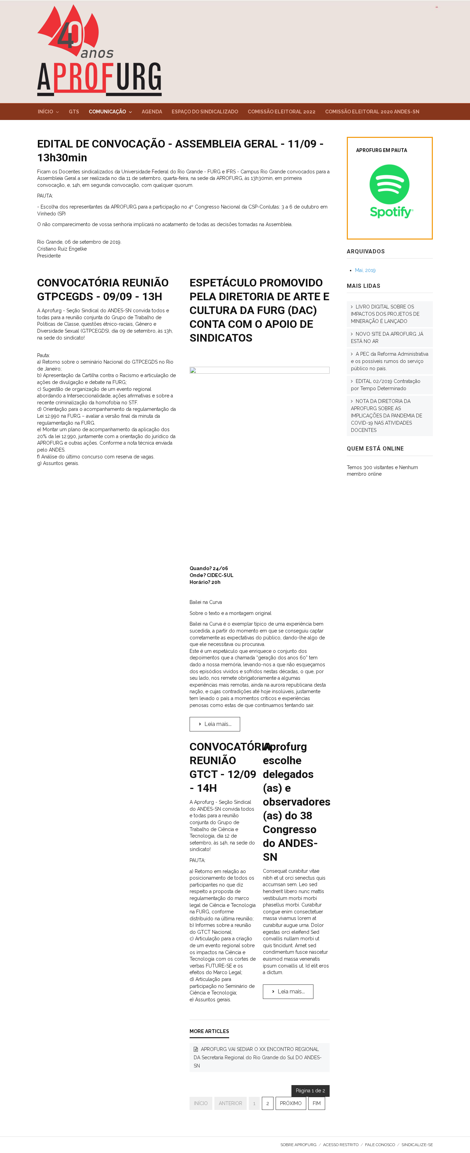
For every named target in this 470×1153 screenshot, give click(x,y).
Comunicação (107, 111)
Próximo (291, 1103)
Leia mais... (217, 724)
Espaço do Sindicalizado (205, 111)
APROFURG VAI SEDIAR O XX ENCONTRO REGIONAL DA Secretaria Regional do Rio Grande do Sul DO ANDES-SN (258, 1057)
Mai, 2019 (365, 270)
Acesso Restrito (341, 1144)
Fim (317, 1103)
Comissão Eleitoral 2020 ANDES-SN (372, 111)
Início (45, 111)
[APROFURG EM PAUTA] (390, 191)
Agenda (152, 111)
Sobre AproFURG (298, 1144)
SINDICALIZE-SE (417, 1144)
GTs (74, 111)
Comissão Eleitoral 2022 (282, 111)
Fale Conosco (380, 1144)
